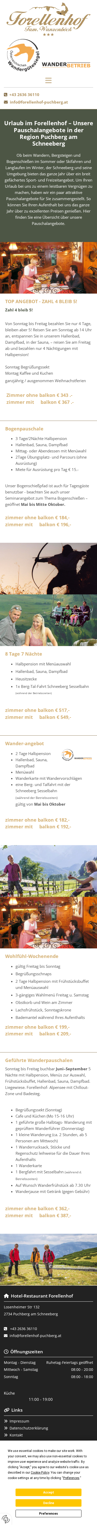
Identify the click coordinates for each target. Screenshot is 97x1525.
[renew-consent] (6, 1519)
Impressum (19, 1421)
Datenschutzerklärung (29, 1428)
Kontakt (16, 1435)
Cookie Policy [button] (40, 1472)
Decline (48, 1503)
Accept (48, 1492)
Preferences (48, 1513)
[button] (48, 81)
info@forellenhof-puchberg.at (39, 102)
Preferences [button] (71, 1478)
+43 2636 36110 (24, 94)
